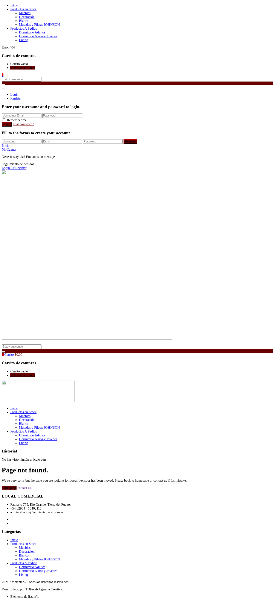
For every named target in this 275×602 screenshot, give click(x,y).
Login (14, 94)
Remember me (17, 120)
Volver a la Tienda (22, 68)
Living (23, 40)
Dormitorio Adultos (32, 32)
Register (15, 98)
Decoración (27, 17)
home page (9, 488)
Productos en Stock (23, 9)
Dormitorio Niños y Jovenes (38, 36)
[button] (2, 75)
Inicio (14, 5)
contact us (24, 488)
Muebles (25, 13)
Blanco (24, 21)
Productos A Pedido (23, 28)
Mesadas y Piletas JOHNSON (39, 24)
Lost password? (23, 124)
